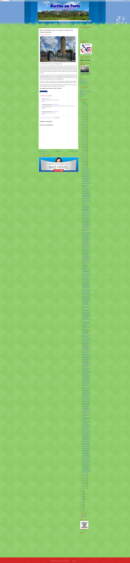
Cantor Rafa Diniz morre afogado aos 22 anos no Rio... (86, 172)
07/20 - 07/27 (84, 139)
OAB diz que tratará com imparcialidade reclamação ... (86, 284)
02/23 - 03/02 (84, 477)
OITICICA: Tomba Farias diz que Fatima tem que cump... (86, 371)
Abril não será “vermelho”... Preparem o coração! (86, 406)
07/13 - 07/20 (84, 141)
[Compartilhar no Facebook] (57, 117)
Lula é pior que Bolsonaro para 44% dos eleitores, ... (86, 355)
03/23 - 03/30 (84, 166)
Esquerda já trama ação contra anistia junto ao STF (86, 427)
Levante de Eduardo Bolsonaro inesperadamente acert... (86, 271)
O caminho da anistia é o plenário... (85, 416)
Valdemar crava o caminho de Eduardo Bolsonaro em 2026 (86, 196)
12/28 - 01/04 (84, 104)
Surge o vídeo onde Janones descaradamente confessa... (86, 425)
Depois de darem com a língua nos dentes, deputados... (86, 322)
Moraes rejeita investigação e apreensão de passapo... (86, 441)
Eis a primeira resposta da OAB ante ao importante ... (86, 189)
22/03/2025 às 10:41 (55, 111)
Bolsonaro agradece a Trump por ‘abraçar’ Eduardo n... (86, 432)
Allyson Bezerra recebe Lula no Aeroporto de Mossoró (86, 376)
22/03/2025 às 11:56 (47, 98)
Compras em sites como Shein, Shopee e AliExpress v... (86, 183)
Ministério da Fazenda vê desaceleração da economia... (86, 330)
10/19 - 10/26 (84, 119)
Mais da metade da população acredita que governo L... (86, 233)
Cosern (81, 90)
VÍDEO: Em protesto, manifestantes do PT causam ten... (86, 385)
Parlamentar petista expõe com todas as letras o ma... (86, 366)
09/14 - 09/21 (84, 127)
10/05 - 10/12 (84, 122)
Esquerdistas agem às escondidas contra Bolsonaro (86, 302)
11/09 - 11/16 (84, 114)
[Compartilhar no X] (56, 117)
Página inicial (58, 151)
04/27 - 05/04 (84, 158)
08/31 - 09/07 (84, 130)
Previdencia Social (83, 95)
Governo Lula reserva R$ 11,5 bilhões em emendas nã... (86, 218)
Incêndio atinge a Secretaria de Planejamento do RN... (86, 448)
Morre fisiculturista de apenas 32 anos (86, 320)
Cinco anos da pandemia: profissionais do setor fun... (86, 453)
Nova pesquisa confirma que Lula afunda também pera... (86, 259)
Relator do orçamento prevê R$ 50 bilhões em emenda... (86, 280)
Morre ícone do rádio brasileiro (86, 399)
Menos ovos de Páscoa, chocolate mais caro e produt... (86, 350)
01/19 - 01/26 (84, 485)
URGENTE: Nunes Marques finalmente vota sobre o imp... (86, 295)
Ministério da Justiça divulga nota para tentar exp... (86, 254)
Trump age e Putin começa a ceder (86, 263)
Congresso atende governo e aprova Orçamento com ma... (86, 292)
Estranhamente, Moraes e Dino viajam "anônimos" (86, 348)
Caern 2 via (81, 88)
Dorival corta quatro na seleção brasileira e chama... (86, 247)
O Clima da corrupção (85, 334)
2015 (82, 504)
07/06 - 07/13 (84, 142)
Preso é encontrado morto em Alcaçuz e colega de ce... (86, 169)
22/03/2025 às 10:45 (55, 104)
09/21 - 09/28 (84, 125)
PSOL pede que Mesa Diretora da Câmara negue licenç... (86, 357)
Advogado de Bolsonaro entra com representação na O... (86, 310)
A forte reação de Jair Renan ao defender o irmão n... (86, 198)
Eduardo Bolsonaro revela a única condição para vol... (86, 191)
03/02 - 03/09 (84, 475)
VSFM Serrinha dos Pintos (84, 79)
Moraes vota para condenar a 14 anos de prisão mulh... (86, 220)
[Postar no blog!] (55, 117)
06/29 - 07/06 (84, 144)
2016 (82, 502)
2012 (82, 508)
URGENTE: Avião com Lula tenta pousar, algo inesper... (86, 404)
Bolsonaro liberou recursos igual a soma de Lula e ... (86, 373)
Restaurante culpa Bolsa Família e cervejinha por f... (86, 252)
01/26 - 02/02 (84, 483)
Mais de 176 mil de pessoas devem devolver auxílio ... (86, 227)
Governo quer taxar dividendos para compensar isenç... (86, 439)
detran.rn (81, 96)
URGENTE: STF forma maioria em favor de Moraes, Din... (86, 338)
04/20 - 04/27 (84, 159)
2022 (82, 493)
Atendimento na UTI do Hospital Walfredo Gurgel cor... (86, 369)
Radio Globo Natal (83, 81)
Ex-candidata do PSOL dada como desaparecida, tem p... (86, 460)
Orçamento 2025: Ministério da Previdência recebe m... (86, 223)
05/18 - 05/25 (84, 153)
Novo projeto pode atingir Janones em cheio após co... (86, 398)
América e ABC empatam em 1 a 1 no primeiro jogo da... (86, 174)
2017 (82, 501)
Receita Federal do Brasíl (83, 93)
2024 (82, 490)
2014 (82, 505)
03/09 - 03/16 (84, 474)
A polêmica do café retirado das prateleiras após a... (86, 176)
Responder (43, 101)
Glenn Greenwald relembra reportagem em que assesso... (86, 290)
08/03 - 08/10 (84, 136)
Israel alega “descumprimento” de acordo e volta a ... (86, 395)
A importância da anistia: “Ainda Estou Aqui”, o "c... (86, 352)
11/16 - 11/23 (84, 113)
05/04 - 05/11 (84, 156)
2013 (82, 507)
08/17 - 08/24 (84, 133)
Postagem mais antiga (73, 151)
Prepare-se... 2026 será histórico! (86, 273)
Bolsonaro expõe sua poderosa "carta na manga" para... (86, 194)
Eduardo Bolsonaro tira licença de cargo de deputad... (86, 451)
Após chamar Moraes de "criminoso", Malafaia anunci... (85, 304)
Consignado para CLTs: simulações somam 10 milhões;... (85, 186)
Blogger (78, 560)
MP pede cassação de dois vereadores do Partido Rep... (86, 455)
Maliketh (71, 560)
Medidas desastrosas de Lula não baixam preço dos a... (86, 472)
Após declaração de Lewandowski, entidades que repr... (86, 287)
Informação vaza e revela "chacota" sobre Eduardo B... (86, 297)
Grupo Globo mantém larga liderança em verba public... (86, 434)
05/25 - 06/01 (84, 152)
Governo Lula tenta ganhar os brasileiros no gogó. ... (86, 242)
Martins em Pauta (83, 515)
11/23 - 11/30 (84, 111)
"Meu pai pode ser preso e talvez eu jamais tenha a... (86, 411)
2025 (82, 102)
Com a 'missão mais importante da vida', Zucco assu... (86, 409)
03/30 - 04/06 (84, 164)
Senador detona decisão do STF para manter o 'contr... (86, 213)
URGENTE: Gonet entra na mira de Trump (86, 269)
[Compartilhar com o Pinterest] (58, 117)
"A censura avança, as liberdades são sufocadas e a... (86, 423)
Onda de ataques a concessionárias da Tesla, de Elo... (86, 327)
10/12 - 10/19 (84, 121)
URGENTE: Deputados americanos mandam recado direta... (86, 210)
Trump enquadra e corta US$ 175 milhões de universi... (86, 277)
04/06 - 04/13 (84, 163)
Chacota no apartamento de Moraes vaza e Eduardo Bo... (86, 299)
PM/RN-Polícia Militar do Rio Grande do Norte (85, 92)
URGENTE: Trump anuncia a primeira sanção (86, 216)
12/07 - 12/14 (84, 108)
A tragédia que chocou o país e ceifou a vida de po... (86, 332)
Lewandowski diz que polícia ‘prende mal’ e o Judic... (86, 313)
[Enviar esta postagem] (53, 117)
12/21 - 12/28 (84, 105)
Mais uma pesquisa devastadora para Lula (86, 420)
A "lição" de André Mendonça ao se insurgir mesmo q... (86, 179)
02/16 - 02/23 (84, 478)
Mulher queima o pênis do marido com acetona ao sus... (86, 256)
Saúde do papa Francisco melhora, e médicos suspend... (86, 383)
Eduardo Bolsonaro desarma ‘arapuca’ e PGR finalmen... (86, 402)
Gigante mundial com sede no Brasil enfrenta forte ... (86, 249)
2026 (82, 101)
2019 (82, 497)
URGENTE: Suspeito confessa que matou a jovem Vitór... (86, 469)
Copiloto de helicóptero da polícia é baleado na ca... (85, 282)
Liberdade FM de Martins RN (84, 83)
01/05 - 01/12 (84, 488)
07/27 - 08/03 (84, 138)
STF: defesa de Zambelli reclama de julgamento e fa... (86, 237)
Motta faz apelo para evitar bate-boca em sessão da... (86, 465)
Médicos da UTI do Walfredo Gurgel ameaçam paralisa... (86, 315)
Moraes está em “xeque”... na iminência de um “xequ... (86, 275)
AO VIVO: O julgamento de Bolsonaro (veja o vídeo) (86, 467)
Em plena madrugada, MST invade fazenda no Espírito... (86, 444)
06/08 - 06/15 (84, 149)
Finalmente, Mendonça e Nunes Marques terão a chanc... (86, 418)
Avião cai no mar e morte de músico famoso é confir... (86, 446)
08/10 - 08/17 (84, 135)
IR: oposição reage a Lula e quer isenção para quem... (86, 437)
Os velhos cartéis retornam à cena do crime (86, 203)
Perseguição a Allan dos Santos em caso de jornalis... (86, 181)
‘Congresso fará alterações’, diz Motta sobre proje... (86, 430)
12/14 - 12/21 (84, 107)
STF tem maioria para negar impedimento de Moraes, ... (86, 378)
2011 (82, 510)
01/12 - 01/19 (84, 486)
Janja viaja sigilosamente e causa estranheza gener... (86, 324)
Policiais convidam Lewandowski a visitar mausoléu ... (85, 230)
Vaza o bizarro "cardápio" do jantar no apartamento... (86, 261)
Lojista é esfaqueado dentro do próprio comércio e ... (86, 317)
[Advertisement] (86, 549)
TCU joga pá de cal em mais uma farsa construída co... (86, 388)
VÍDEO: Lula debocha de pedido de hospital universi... (86, 364)
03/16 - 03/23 (84, 167)
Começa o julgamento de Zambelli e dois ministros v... (86, 205)
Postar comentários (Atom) (45, 153)
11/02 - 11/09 (84, 116)
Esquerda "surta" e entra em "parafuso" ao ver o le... (86, 345)
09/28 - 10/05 (84, 124)
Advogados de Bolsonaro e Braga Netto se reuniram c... (86, 225)
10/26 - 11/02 (84, 118)
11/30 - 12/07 (84, 110)
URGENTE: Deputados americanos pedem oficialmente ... (85, 266)
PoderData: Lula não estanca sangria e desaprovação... (86, 381)
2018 (82, 499)
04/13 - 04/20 (84, 161)
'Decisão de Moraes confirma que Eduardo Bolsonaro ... (86, 336)
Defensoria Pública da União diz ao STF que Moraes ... (86, 359)
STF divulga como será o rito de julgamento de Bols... (86, 362)
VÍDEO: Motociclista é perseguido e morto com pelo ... (86, 307)
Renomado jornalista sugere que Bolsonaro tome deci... (86, 343)
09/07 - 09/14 (84, 128)
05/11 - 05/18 (84, 155)
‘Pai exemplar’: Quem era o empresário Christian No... (86, 244)
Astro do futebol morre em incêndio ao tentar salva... (86, 391)
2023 (82, 491)
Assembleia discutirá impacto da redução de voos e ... (86, 458)
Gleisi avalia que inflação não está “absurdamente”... (86, 235)
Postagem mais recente (43, 151)
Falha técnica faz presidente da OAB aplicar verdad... (86, 393)
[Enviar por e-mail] (54, 117)
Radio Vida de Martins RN (84, 82)
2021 (82, 494)
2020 (82, 496)
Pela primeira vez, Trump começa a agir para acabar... (86, 201)
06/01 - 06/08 (84, 150)
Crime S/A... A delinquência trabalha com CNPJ (86, 240)
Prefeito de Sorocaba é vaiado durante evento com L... (86, 462)
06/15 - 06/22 (84, 147)
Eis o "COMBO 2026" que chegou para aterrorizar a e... (86, 413)
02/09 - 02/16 (84, 480)
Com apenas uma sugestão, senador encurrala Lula (85, 208)
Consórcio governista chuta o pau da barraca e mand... (86, 341)
